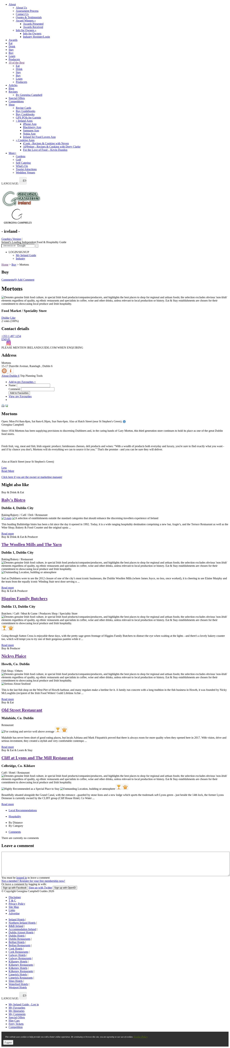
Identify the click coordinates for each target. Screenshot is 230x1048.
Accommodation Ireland (22, 929)
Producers (14, 59)
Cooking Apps (25, 140)
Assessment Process (27, 10)
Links (12, 910)
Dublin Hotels (17, 935)
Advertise (14, 913)
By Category (16, 825)
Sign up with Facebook (15, 887)
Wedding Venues (25, 172)
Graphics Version (11, 238)
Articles (13, 85)
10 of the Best (16, 62)
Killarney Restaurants (21, 964)
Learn (12, 56)
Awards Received (33, 27)
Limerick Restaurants (21, 977)
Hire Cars (14, 1020)
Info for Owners (26, 30)
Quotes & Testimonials (29, 17)
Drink (12, 46)
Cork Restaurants (18, 951)
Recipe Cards (23, 107)
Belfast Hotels (17, 942)
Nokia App (29, 133)
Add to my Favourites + (22, 381)
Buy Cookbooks (25, 114)
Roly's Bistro (13, 500)
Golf (18, 159)
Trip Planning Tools (31, 375)
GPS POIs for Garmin (28, 117)
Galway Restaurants (20, 958)
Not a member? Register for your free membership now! (33, 880)
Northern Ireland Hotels (22, 922)
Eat (10, 43)
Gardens (20, 156)
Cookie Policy (141, 1036)
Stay (11, 49)
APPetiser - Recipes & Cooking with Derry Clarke (51, 146)
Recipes (13, 91)
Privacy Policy (17, 903)
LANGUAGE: (10, 183)
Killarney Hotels (18, 961)
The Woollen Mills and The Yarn (31, 544)
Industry (20, 258)
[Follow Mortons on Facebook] (3, 344)
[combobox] (23, 180)
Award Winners (26, 20)
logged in (21, 877)
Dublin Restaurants (19, 938)
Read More (7, 470)
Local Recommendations (23, 810)
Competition (16, 1027)
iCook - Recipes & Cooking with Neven (46, 143)
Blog (11, 88)
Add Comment (25, 279)
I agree (8, 1042)
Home (4, 264)
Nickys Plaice (13, 656)
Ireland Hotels (17, 919)
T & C (12, 900)
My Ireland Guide (26, 255)
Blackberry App (32, 127)
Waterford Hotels (18, 984)
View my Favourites (20, 396)
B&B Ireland (16, 926)
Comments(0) (9, 279)
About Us (21, 7)
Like (12, 317)
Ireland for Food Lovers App (39, 136)
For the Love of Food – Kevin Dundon (45, 149)
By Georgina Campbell (29, 94)
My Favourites (17, 1007)
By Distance (16, 822)
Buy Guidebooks (25, 111)
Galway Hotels (17, 955)
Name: (12, 385)
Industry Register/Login (36, 36)
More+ (12, 153)
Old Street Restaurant (21, 710)
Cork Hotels (15, 948)
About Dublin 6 (10, 375)
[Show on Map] (4, 372)
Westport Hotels (18, 987)
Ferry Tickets (16, 1023)
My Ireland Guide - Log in (24, 1004)
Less (4, 467)
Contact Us (22, 14)
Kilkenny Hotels (18, 968)
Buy (11, 52)
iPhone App (29, 124)
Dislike (5, 317)
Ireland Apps (24, 120)
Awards (13, 39)
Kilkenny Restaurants (21, 971)
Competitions (16, 101)
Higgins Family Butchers (24, 598)
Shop (12, 104)
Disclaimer (15, 897)
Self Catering (23, 162)
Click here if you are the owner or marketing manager (31, 477)
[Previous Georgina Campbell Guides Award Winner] (4, 628)
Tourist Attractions (26, 169)
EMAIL (6, 339)
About (12, 4)
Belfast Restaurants (19, 945)
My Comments (17, 1014)
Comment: (14, 389)
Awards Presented (33, 23)
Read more (7, 533)
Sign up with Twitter (40, 887)
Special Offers (17, 98)
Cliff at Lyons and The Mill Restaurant (37, 757)
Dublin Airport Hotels (21, 932)
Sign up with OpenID (65, 887)
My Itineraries (16, 1010)
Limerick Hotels (18, 974)
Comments (15, 831)
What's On (22, 166)
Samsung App (31, 130)
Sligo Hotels (16, 980)
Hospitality (15, 816)
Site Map (14, 906)
